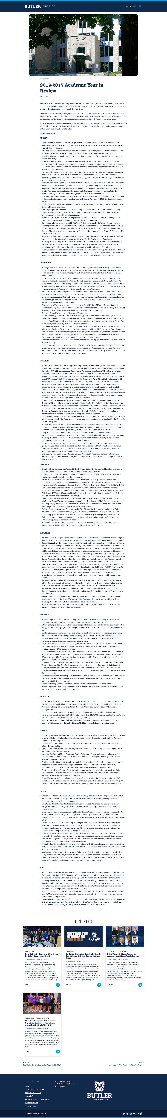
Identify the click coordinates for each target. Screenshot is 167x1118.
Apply (126, 6)
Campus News (44, 79)
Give (134, 6)
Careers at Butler (32, 1081)
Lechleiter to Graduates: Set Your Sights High (42, 1063)
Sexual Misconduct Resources (37, 1099)
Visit (131, 6)
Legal (27, 1086)
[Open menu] (140, 6)
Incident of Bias (31, 1103)
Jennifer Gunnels (112, 959)
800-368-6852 (60, 1086)
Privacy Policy (31, 1106)
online (63, 180)
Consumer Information (34, 1089)
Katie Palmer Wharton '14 (31, 959)
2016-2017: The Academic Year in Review (126, 1063)
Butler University (71, 961)
